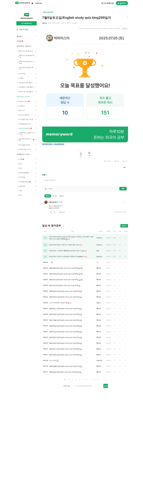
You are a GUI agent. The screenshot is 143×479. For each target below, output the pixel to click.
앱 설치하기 (122, 3)
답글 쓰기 (62, 212)
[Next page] (105, 379)
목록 (124, 167)
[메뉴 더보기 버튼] (127, 16)
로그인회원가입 (107, 3)
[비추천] (54, 212)
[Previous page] (65, 379)
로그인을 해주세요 (26, 23)
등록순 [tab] (61, 196)
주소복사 (124, 28)
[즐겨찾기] (63, 225)
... (101, 379)
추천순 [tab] (48, 196)
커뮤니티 (38, 3)
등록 (123, 188)
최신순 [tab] (54, 196)
